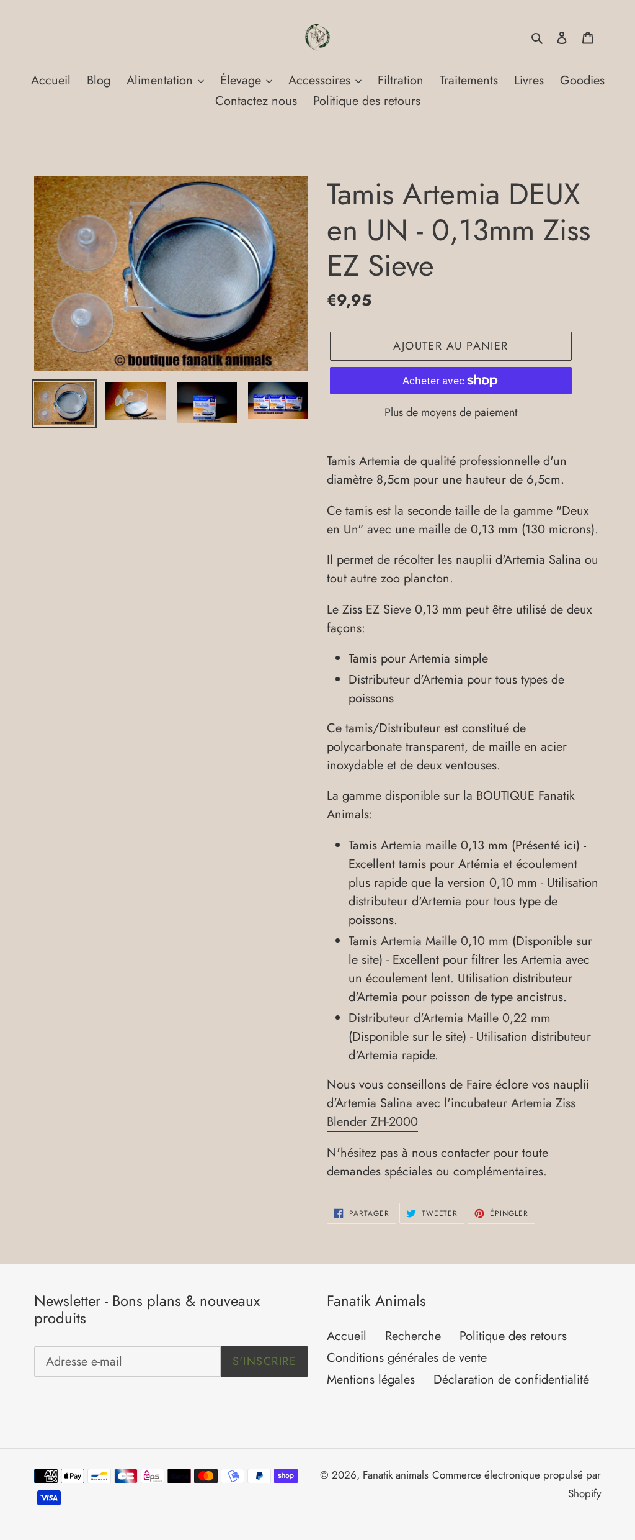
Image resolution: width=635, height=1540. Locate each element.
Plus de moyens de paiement (450, 412)
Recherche (413, 1336)
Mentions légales (371, 1379)
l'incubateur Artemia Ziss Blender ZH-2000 (451, 1112)
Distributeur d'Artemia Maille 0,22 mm (450, 1018)
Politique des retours (513, 1336)
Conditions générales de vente (407, 1358)
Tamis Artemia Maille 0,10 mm (430, 941)
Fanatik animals (396, 1474)
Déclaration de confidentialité (511, 1379)
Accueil (346, 1336)
